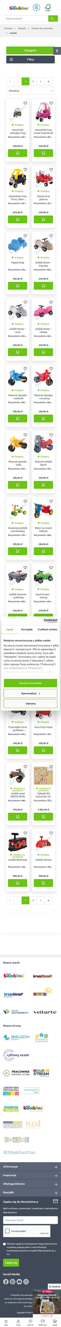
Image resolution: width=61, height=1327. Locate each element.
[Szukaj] (53, 18)
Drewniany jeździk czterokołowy (17, 529)
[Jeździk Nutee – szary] (17, 311)
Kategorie (30, 50)
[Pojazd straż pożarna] (43, 178)
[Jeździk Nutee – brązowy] (43, 245)
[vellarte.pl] (45, 1010)
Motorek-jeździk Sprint (43, 463)
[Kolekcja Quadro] (12, 1124)
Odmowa (31, 703)
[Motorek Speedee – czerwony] (43, 377)
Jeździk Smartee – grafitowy (17, 596)
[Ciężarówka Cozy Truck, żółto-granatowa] (17, 178)
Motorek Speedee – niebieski (17, 397)
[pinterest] (12, 1281)
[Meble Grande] (17, 1139)
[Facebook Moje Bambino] (6, 1281)
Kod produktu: (14, 137)
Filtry (30, 59)
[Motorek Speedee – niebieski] (17, 377)
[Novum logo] (45, 992)
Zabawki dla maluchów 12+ (43, 795)
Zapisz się (11, 1262)
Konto (18, 1325)
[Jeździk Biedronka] (17, 842)
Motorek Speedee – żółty (17, 463)
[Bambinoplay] (32, 1091)
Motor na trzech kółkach (43, 529)
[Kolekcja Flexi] (33, 1124)
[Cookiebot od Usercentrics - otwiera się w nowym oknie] (43, 621)
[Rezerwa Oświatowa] (19, 1152)
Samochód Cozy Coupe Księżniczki (43, 131)
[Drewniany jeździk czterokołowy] (17, 510)
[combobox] (30, 18)
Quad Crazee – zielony (43, 596)
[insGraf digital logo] (16, 992)
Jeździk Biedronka (17, 859)
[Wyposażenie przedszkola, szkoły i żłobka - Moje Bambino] (19, 7)
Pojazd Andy (17, 262)
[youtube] (19, 1281)
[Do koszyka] (17, 153)
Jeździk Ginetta (43, 859)
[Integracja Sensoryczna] (41, 1037)
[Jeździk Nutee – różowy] (43, 311)
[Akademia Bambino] (11, 1108)
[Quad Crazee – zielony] (43, 576)
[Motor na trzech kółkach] (43, 510)
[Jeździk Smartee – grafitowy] (17, 576)
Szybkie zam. (42, 1325)
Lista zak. (30, 1325)
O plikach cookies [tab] (47, 629)
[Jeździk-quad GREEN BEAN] (17, 775)
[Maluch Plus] (16, 1037)
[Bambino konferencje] (33, 1108)
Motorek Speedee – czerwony (43, 397)
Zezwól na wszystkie (30, 683)
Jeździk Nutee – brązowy (43, 264)
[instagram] (26, 1281)
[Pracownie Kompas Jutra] (16, 1073)
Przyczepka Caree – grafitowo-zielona (17, 729)
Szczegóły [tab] (27, 629)
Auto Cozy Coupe (43, 727)
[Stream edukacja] (41, 1073)
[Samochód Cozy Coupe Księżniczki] (43, 112)
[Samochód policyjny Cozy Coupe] (17, 112)
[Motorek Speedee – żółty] (17, 444)
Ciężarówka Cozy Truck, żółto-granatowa (18, 198)
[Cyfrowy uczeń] (16, 1055)
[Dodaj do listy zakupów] (25, 103)
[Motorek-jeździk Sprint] (43, 444)
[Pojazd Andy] (17, 245)
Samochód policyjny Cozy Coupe (17, 131)
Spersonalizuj (28, 693)
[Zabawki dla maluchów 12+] (43, 775)
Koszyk (55, 1325)
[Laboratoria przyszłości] (11, 1091)
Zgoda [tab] (9, 629)
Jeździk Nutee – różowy (43, 330)
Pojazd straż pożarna (43, 198)
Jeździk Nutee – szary (17, 330)
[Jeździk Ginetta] (43, 842)
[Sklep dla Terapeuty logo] (16, 1010)
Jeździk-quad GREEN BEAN (17, 795)
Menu (6, 1325)
